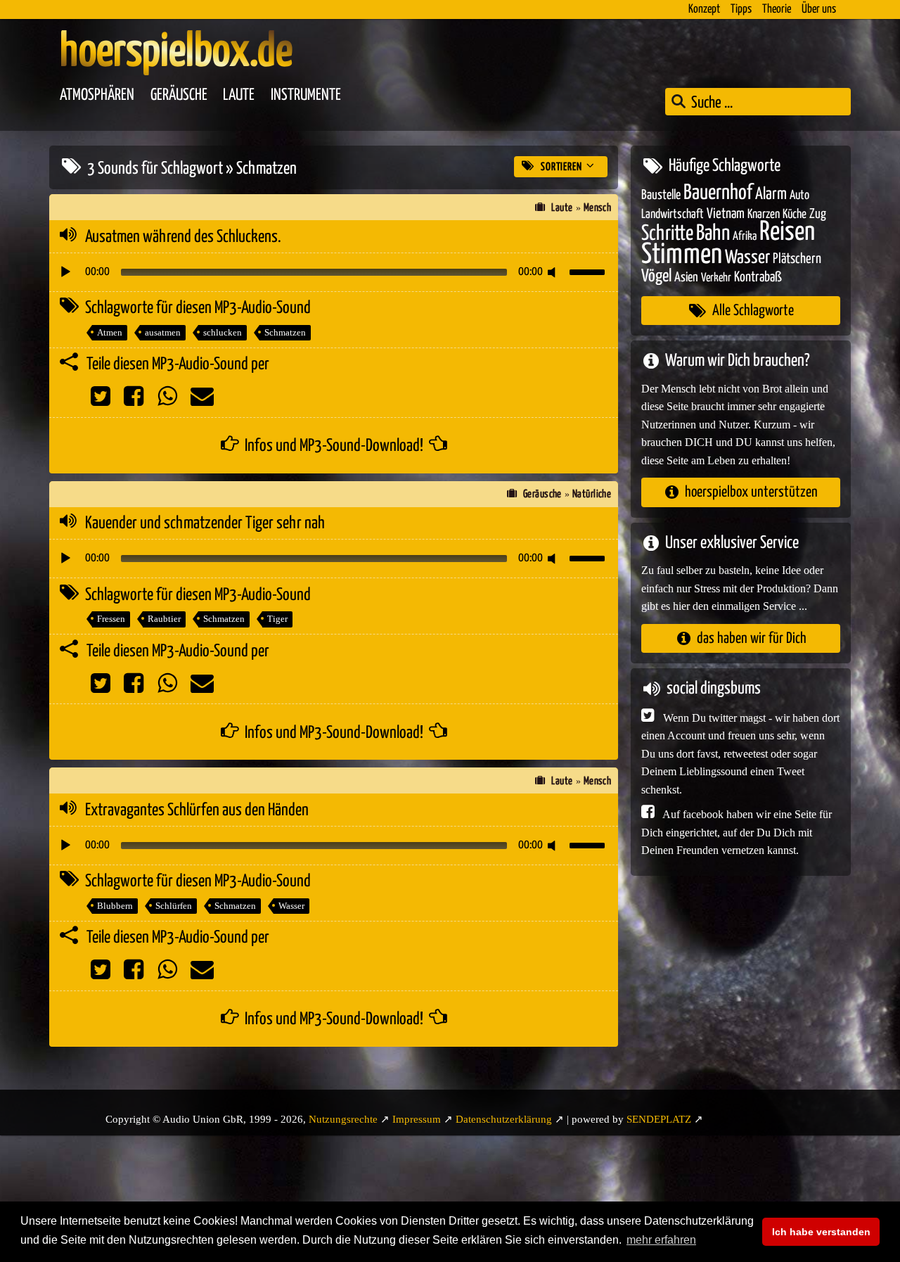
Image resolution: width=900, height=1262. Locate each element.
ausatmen (163, 332)
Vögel (656, 276)
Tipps (741, 9)
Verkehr (716, 278)
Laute (239, 95)
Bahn (713, 233)
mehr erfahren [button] (661, 1240)
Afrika (745, 237)
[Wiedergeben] (65, 272)
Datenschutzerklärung (504, 1119)
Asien (686, 277)
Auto (799, 195)
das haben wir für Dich (751, 638)
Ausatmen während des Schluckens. (183, 237)
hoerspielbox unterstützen (751, 492)
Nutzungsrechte (343, 1119)
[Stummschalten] (554, 272)
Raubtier (164, 618)
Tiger (277, 618)
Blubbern (115, 905)
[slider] (589, 270)
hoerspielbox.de (176, 52)
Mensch (598, 208)
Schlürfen (173, 905)
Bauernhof (717, 193)
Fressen (111, 618)
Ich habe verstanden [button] (821, 1231)
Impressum (416, 1119)
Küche (794, 214)
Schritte (667, 234)
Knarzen (763, 214)
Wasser (291, 905)
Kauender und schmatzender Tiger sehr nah (205, 523)
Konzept (704, 9)
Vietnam (726, 214)
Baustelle (661, 195)
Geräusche (178, 95)
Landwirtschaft (672, 214)
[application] (333, 272)
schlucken (222, 332)
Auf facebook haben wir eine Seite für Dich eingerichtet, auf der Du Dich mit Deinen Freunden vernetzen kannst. (736, 832)
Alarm (771, 194)
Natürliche (592, 494)
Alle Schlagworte (753, 310)
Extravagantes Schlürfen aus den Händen (197, 810)
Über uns (819, 9)
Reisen (787, 232)
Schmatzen (285, 332)
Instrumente (306, 95)
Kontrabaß (758, 277)
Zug (817, 214)
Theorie (776, 9)
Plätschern (797, 259)
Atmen (109, 332)
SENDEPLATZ (658, 1119)
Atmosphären (97, 95)
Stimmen (681, 255)
